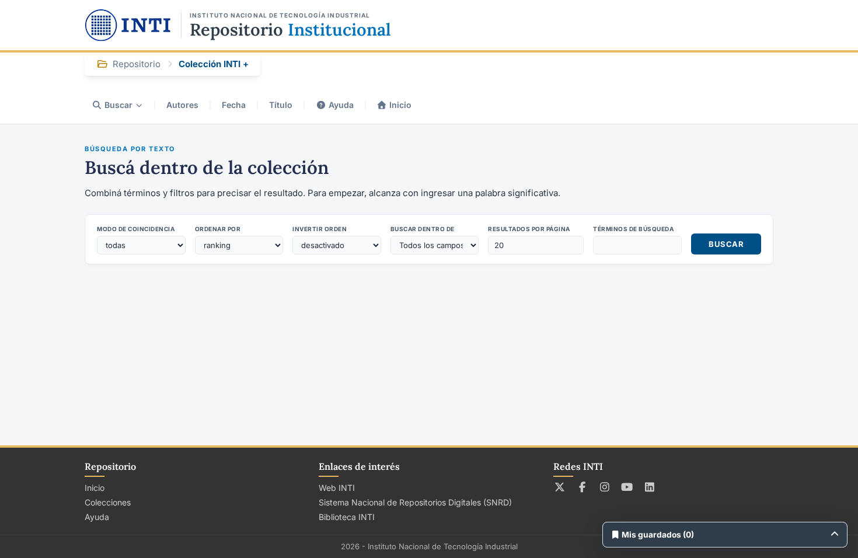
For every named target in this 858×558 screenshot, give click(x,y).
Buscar (118, 105)
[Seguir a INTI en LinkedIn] (650, 487)
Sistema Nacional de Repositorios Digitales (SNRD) (415, 502)
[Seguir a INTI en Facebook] (582, 487)
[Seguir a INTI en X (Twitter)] (560, 487)
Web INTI (337, 488)
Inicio (400, 105)
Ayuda (341, 105)
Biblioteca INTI (347, 517)
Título (280, 105)
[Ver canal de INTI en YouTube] (627, 487)
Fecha (234, 105)
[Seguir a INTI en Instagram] (605, 487)
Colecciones (108, 502)
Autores (182, 105)
